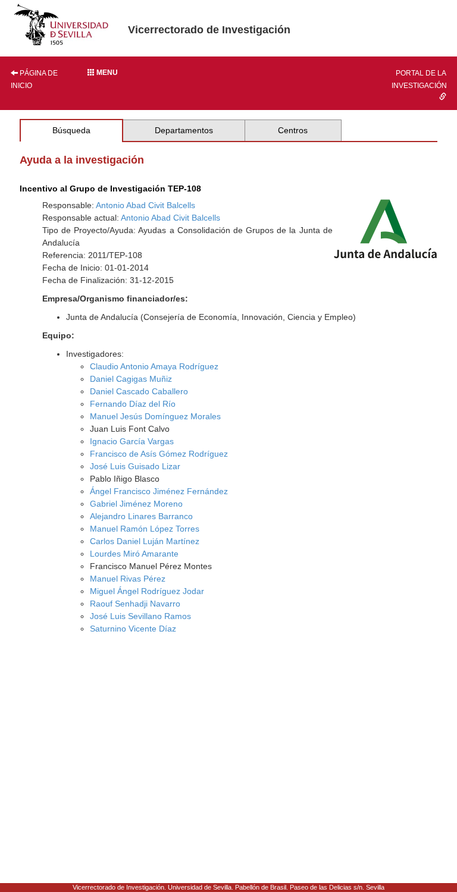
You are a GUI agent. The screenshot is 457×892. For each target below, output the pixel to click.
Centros (293, 130)
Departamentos (184, 130)
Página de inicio (34, 79)
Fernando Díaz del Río (133, 404)
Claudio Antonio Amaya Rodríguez (154, 366)
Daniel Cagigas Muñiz (131, 379)
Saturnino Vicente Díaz (133, 628)
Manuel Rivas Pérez (127, 578)
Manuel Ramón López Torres (144, 528)
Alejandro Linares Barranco (141, 516)
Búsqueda (71, 130)
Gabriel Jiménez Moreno (136, 503)
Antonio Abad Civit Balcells (145, 205)
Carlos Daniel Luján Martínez (144, 541)
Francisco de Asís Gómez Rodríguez (159, 453)
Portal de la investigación (419, 79)
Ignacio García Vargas (132, 441)
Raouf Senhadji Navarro (135, 603)
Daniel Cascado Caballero (139, 391)
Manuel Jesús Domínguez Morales (155, 416)
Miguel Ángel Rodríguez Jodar (147, 591)
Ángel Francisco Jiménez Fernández (159, 491)
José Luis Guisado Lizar (135, 466)
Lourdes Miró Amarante (134, 553)
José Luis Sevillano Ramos (140, 616)
